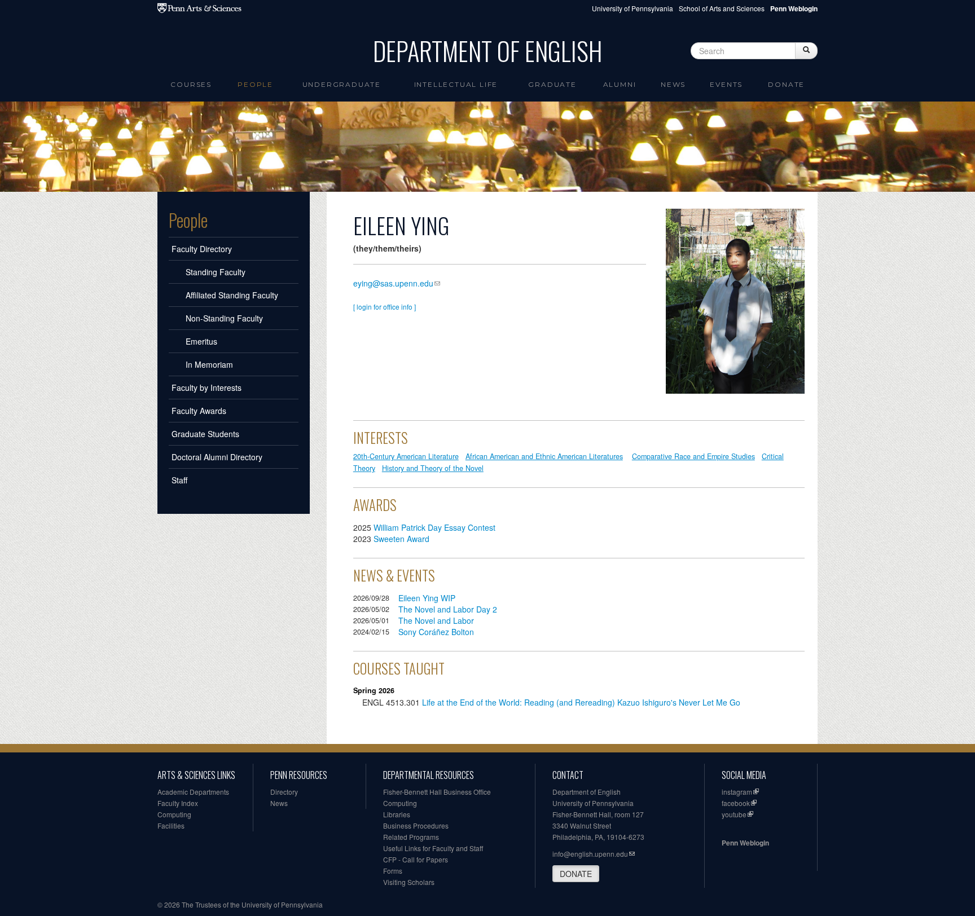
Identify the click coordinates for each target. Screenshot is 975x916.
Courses (191, 84)
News (673, 84)
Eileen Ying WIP (426, 598)
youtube (734, 814)
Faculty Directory (202, 248)
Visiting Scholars (408, 882)
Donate (786, 84)
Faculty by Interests (206, 387)
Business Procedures (416, 825)
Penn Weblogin (745, 843)
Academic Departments (193, 791)
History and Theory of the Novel (433, 468)
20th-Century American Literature (406, 456)
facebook (736, 803)
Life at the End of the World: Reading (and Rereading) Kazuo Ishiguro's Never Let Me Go (581, 702)
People (255, 84)
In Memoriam (209, 364)
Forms (392, 870)
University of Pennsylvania (632, 8)
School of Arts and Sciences (722, 8)
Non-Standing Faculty (224, 318)
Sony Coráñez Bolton (436, 631)
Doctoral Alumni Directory (217, 457)
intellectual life (456, 84)
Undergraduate (341, 84)
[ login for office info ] (384, 306)
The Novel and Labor (436, 620)
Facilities (171, 825)
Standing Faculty (215, 272)
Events (726, 84)
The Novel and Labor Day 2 (447, 609)
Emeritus (201, 341)
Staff (179, 480)
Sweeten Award (401, 538)
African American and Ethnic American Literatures (544, 456)
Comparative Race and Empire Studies (693, 456)
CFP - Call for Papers (415, 859)
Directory (284, 791)
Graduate (552, 84)
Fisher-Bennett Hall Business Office (437, 791)
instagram (737, 791)
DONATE (576, 873)
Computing (174, 814)
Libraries (396, 814)
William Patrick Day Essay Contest (434, 527)
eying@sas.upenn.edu (393, 283)
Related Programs (411, 837)
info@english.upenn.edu (590, 853)
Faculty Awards (199, 410)
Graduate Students (205, 433)
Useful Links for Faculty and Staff (433, 848)
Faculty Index (177, 803)
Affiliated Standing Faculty (232, 295)
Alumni (619, 84)
